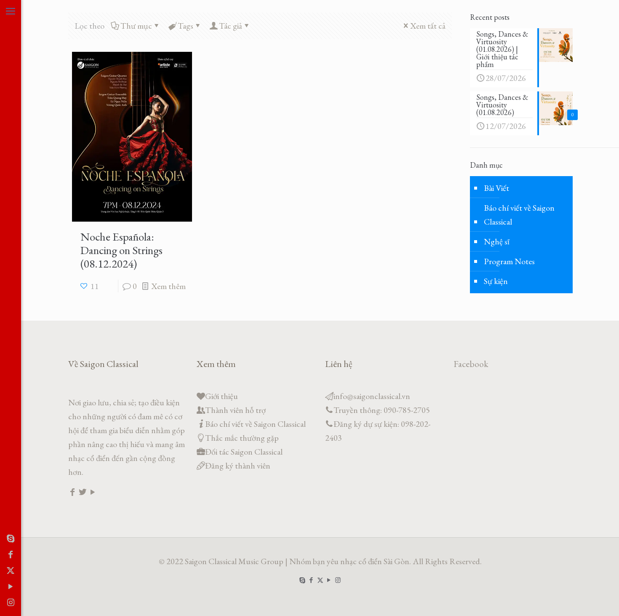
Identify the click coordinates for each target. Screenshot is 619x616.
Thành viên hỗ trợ (235, 409)
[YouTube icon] (10, 586)
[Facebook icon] (10, 554)
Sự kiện (496, 281)
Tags (185, 25)
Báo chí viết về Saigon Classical (519, 214)
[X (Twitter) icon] (10, 570)
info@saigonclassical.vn (372, 396)
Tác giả (230, 25)
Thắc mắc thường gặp (242, 437)
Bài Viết (496, 187)
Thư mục (136, 25)
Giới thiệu (221, 396)
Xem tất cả (428, 25)
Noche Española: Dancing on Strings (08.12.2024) (121, 250)
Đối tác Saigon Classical (244, 451)
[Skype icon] (10, 538)
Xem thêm (168, 286)
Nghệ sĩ (497, 241)
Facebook (471, 364)
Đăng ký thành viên (237, 465)
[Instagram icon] (10, 602)
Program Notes (509, 261)
